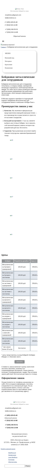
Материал (8, 61)
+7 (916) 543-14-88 (11, 25)
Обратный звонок (11, 418)
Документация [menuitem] (12, 455)
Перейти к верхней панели (8, 449)
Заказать (19, 362)
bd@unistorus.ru (10, 18)
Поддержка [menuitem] (11, 459)
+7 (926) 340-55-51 (11, 29)
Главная (3, 47)
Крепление (8, 64)
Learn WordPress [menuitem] (12, 457)
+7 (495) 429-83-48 (11, 22)
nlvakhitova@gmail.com (13, 15)
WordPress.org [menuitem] (12, 452)
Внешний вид (9, 58)
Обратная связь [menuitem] (12, 462)
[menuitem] (21, 466)
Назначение (9, 68)
